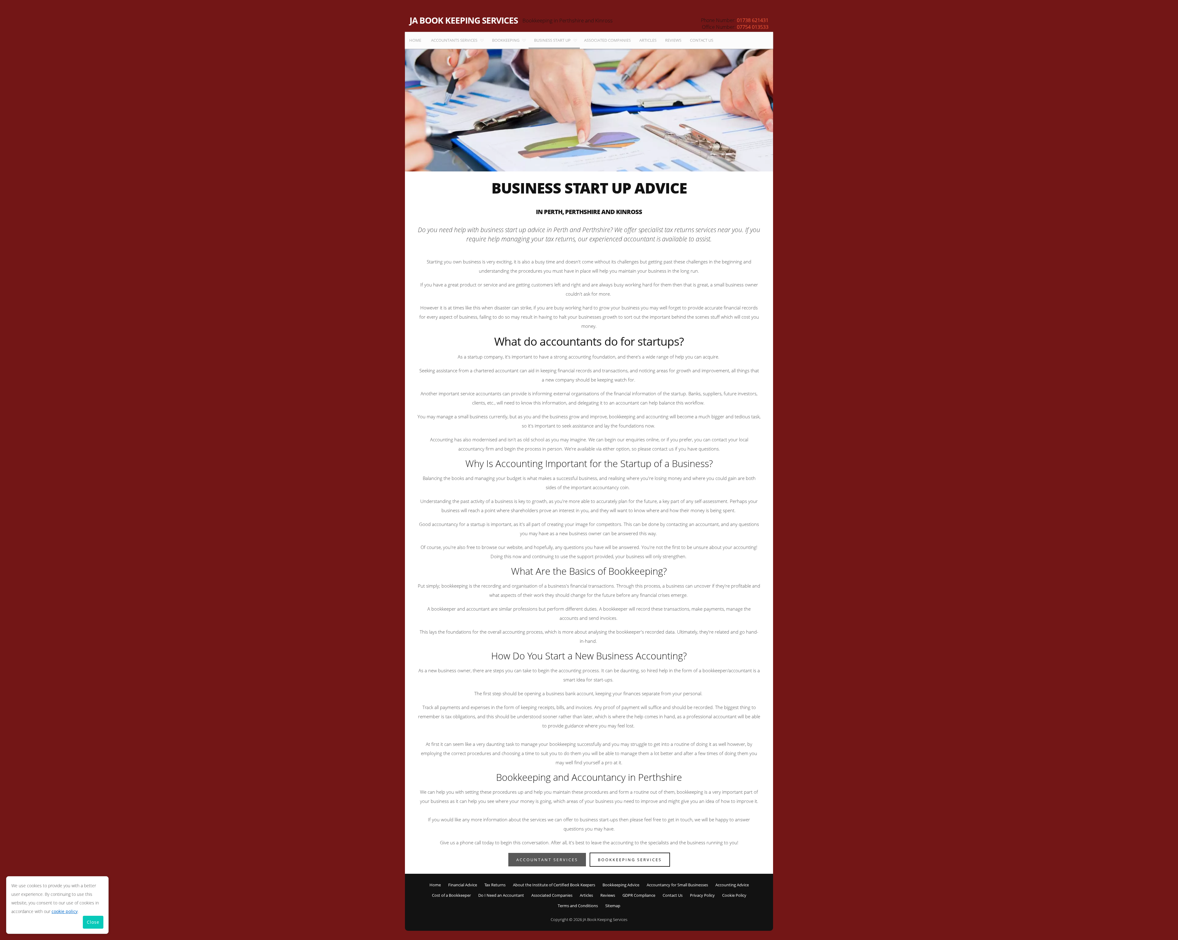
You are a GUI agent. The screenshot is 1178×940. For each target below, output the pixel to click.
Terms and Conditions (578, 905)
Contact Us (701, 40)
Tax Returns (495, 885)
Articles (647, 40)
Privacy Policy (702, 895)
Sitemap (612, 905)
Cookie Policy (734, 895)
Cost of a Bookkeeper (451, 895)
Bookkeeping (505, 40)
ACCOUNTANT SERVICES (547, 859)
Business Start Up (552, 40)
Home (415, 40)
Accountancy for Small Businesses (677, 885)
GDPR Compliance (638, 895)
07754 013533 (752, 27)
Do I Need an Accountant (501, 895)
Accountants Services (454, 40)
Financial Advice (462, 885)
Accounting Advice (732, 885)
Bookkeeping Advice (620, 885)
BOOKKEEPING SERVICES (630, 859)
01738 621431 (752, 20)
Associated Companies (607, 40)
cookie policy (65, 911)
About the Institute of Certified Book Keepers (554, 885)
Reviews (673, 40)
